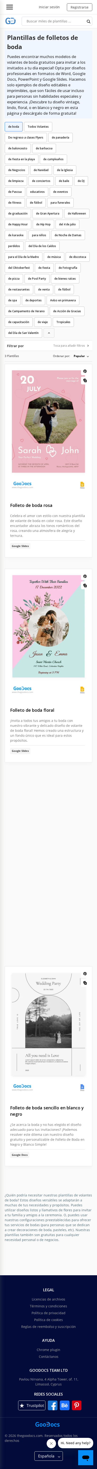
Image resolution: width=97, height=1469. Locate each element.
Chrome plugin (48, 1349)
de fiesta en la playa (21, 159)
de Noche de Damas (68, 235)
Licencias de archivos (48, 1299)
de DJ (81, 181)
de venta (44, 289)
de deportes (33, 300)
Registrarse (80, 7)
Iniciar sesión (49, 7)
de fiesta (44, 268)
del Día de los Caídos (42, 246)
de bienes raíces (65, 279)
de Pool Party (37, 279)
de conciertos (41, 181)
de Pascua (15, 192)
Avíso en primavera (63, 300)
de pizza (14, 279)
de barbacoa (44, 148)
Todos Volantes (38, 127)
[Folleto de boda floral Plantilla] (48, 634)
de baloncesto (17, 148)
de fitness (14, 203)
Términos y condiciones (48, 1306)
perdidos (14, 246)
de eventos (60, 192)
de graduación (18, 213)
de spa (12, 300)
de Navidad (41, 170)
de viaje (43, 322)
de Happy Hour (18, 224)
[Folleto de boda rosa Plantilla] (48, 429)
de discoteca (77, 257)
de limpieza (16, 181)
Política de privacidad (48, 1313)
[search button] (88, 21)
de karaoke (16, 235)
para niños (39, 235)
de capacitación (18, 322)
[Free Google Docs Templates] (10, 21)
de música (54, 257)
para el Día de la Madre (23, 257)
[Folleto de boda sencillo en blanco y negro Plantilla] (48, 1032)
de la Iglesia (65, 170)
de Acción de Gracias (67, 311)
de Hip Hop (43, 224)
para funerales (60, 203)
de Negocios (16, 170)
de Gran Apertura (47, 213)
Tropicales (63, 322)
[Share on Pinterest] (85, 371)
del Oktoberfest (19, 268)
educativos (37, 192)
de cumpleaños (53, 159)
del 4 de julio (67, 224)
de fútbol (36, 203)
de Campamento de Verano (26, 311)
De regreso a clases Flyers (25, 137)
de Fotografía (68, 268)
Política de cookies (48, 1319)
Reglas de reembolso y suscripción (48, 1326)
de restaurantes (19, 289)
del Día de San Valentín (23, 333)
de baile (64, 181)
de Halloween (77, 213)
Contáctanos (48, 1356)
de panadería (60, 137)
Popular (79, 356)
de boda (13, 127)
